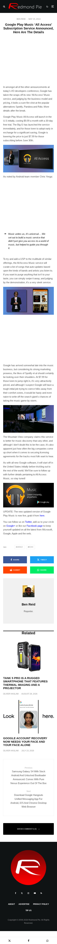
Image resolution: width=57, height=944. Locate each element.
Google (20, 547)
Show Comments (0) (27, 829)
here (42, 515)
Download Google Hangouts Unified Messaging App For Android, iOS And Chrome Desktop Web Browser (28, 799)
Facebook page (35, 525)
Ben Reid (21, 19)
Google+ (10, 525)
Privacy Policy (41, 904)
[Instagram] (28, 893)
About (11, 904)
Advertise (24, 904)
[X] (22, 893)
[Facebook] (16, 893)
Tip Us (28, 910)
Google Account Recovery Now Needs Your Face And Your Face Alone (25, 742)
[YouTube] (35, 893)
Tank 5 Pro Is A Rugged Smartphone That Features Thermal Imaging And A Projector (25, 683)
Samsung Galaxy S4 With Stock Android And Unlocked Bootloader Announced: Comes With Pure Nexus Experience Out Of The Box (28, 776)
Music (30, 547)
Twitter (28, 521)
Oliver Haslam (11, 694)
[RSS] (41, 893)
